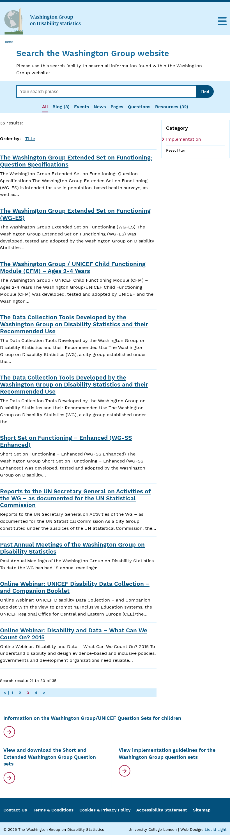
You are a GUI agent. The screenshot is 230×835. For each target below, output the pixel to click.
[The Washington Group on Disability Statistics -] (42, 21)
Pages (117, 106)
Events (81, 106)
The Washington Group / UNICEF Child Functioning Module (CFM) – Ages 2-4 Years (73, 267)
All (45, 106)
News (100, 106)
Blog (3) (61, 106)
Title (30, 138)
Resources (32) (171, 106)
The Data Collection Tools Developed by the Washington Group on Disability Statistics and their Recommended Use (74, 324)
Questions (139, 106)
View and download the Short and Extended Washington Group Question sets (49, 757)
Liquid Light (216, 829)
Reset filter (175, 150)
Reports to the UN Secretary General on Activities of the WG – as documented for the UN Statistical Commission (75, 498)
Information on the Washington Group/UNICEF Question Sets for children (92, 718)
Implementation (183, 139)
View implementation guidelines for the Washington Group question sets (167, 753)
